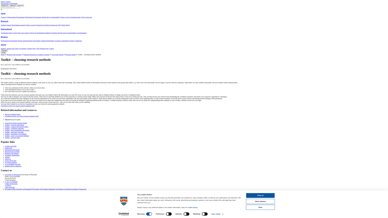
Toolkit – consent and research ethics (16, 127)
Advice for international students (40, 33)
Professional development (33, 17)
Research (4, 21)
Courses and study (11, 146)
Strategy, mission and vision (10, 48)
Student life (45, 17)
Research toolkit (70, 55)
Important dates (76, 17)
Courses (3, 17)
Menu (12, 5)
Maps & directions (11, 184)
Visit (37, 48)
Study (3, 13)
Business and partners (12, 153)
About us (8, 159)
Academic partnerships (61, 41)
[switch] (169, 214)
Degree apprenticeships (25, 41)
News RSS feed (10, 161)
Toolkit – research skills (12, 137)
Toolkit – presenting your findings (15, 134)
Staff (3, 52)
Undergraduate (11, 17)
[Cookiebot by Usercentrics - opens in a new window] (124, 214)
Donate (71, 41)
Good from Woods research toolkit (16, 123)
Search (5, 5)
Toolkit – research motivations (14, 125)
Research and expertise (14, 55)
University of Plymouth (12, 175)
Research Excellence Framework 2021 (48, 25)
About (3, 45)
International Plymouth (12, 150)
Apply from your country (21, 33)
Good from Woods (57, 55)
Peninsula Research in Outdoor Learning (36, 55)
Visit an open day (86, 17)
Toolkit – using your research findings (17, 136)
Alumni (29, 48)
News (34, 48)
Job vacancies (10, 187)
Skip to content (5, 2)
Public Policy (66, 25)
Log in (20, 5)
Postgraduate (20, 17)
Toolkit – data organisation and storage (17, 130)
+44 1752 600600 (11, 182)
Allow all (260, 195)
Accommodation (54, 17)
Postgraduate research (18, 25)
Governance (23, 48)
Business (4, 37)
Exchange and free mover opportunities (63, 33)
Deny (260, 207)
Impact (9, 25)
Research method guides (12, 114)
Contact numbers (11, 162)
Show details (216, 214)
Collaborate (78, 41)
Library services (65, 17)
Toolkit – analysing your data (14, 132)
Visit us (8, 185)
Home (3, 55)
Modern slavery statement (13, 166)
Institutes (3, 25)
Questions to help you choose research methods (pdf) (18, 106)
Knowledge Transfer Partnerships (43, 41)
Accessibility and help (12, 164)
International (6, 29)
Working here (44, 48)
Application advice (7, 33)
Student (4, 50)
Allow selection (260, 201)
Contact (51, 48)
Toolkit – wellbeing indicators (14, 128)
